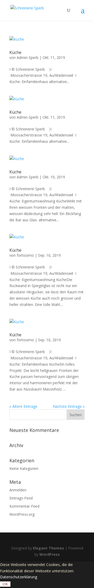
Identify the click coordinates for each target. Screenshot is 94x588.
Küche (15, 52)
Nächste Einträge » (69, 406)
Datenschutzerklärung (18, 576)
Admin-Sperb (27, 57)
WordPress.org (21, 514)
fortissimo (25, 255)
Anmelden (17, 489)
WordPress (49, 554)
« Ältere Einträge (23, 406)
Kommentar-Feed (24, 506)
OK (5, 583)
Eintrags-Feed (21, 498)
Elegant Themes (48, 548)
